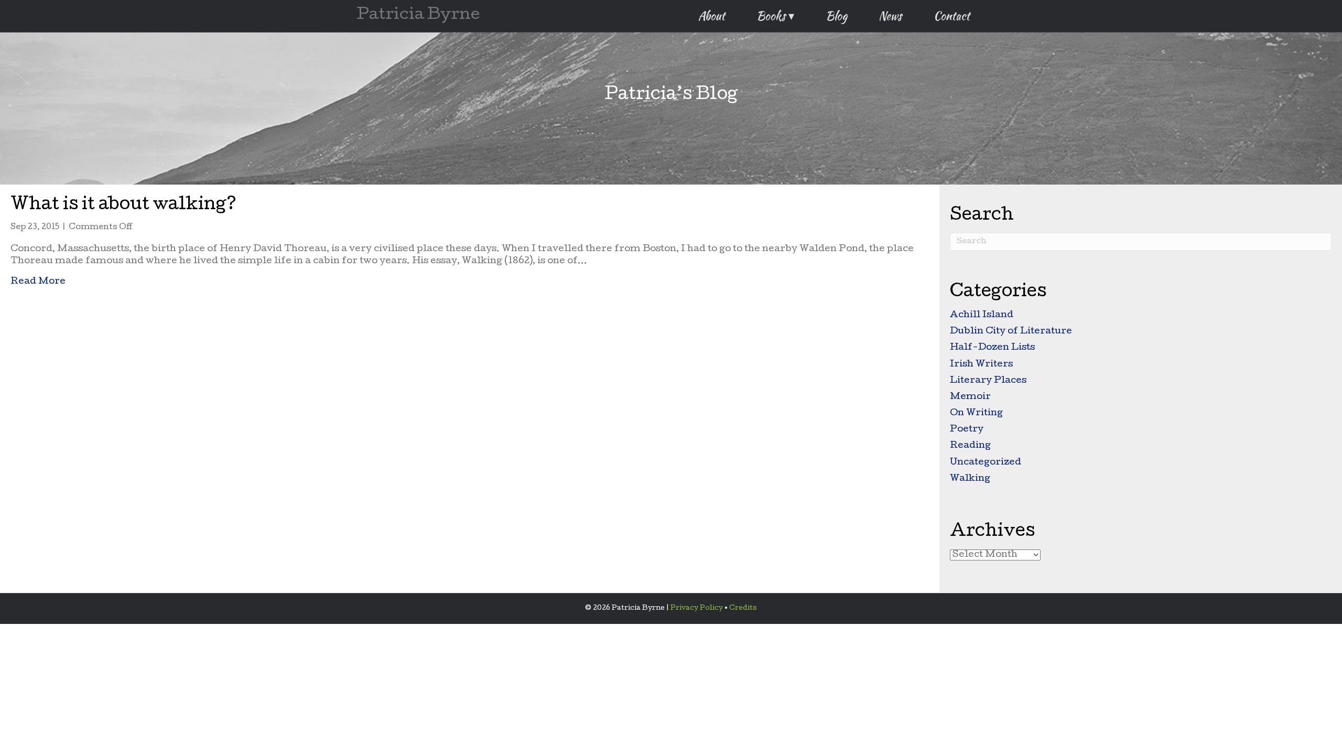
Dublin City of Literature (1011, 331)
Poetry (966, 429)
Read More (38, 281)
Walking (970, 478)
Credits (743, 608)
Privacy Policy (696, 608)
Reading (970, 445)
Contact (952, 15)
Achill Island (981, 315)
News (890, 15)
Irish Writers (981, 364)
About (711, 15)
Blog (836, 15)
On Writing (976, 413)
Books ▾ (775, 15)
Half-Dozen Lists (992, 347)
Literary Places (988, 380)
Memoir (970, 397)
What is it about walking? (123, 205)
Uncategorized (985, 462)
